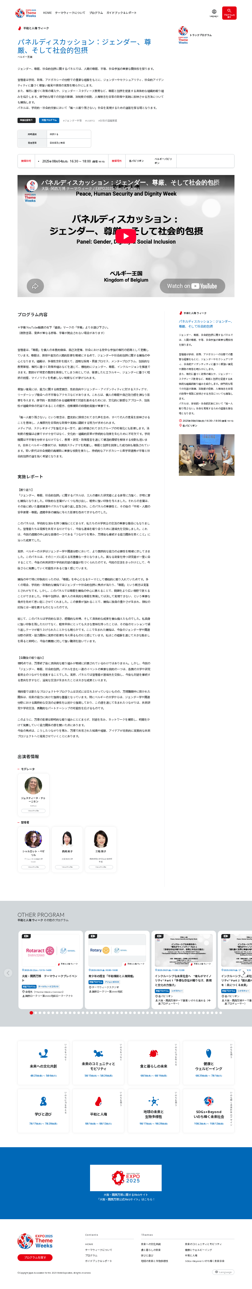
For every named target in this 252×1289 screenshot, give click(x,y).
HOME (47, 13)
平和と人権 (191, 1255)
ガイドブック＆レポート (121, 13)
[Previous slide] (8, 973)
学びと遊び (147, 1255)
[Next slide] (244, 973)
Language (214, 16)
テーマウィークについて (70, 13)
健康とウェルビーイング (198, 1249)
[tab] (31, 1012)
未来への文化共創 (151, 1244)
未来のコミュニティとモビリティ (203, 1244)
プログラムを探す (229, 16)
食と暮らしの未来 (151, 1249)
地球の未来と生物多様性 (154, 1261)
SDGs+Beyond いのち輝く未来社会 (204, 1261)
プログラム (96, 13)
